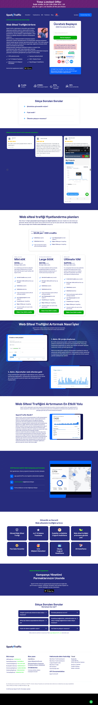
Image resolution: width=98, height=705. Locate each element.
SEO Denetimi (53, 666)
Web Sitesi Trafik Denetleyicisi (57, 659)
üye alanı (76, 15)
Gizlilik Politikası (75, 666)
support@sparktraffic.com (56, 632)
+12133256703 (17, 659)
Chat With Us (31, 659)
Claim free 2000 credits (24, 312)
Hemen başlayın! (65, 37)
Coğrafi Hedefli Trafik (55, 662)
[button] (28, 14)
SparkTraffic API (54, 674)
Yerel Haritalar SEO (54, 668)
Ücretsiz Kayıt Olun (85, 15)
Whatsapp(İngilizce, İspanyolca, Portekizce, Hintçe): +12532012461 (36, 664)
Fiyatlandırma (36, 15)
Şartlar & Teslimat (75, 664)
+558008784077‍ (21, 665)
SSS (42, 15)
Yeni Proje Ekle (18, 482)
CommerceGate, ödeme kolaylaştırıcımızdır (34, 670)
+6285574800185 (21, 668)
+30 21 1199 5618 (21, 663)
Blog (52, 15)
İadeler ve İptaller (75, 668)
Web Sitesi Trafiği (54, 664)
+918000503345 (20, 670)
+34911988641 (20, 661)
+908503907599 (19, 672)
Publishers (47, 15)
